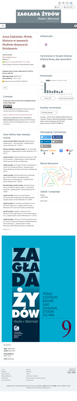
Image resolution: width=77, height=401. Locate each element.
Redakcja (4, 371)
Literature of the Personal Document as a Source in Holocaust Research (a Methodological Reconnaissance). (20, 221)
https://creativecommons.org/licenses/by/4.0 (17, 115)
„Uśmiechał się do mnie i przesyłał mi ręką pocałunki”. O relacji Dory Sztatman (19, 187)
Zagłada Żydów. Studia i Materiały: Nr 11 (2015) (22, 215)
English (42, 195)
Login (58, 7)
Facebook (28, 371)
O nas (3, 369)
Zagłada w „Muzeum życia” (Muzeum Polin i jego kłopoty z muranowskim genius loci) (19, 213)
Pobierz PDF (48, 98)
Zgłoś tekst (43, 201)
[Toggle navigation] (3, 26)
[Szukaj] (75, 26)
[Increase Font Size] (63, 3)
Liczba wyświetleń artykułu (66, 98)
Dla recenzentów (6, 380)
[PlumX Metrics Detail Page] (46, 44)
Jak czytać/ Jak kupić (32, 376)
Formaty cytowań (47, 112)
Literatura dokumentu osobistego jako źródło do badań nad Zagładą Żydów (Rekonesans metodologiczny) (19, 177)
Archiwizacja (29, 380)
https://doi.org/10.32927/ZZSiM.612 (16, 81)
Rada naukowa (6, 374)
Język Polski (69, 7)
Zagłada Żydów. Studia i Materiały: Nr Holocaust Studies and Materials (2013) (20, 169)
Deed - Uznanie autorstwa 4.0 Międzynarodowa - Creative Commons (19, 122)
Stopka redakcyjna (6, 376)
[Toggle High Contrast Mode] (59, 3)
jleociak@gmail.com (10, 57)
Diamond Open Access (10, 120)
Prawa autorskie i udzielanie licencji (35, 378)
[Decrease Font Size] (67, 3)
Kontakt (28, 369)
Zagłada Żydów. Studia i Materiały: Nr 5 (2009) (17, 199)
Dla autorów (5, 378)
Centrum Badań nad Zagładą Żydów (41, 387)
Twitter (28, 374)
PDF (5, 88)
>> (9, 229)
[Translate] (71, 3)
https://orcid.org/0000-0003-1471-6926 (17, 62)
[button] (45, 137)
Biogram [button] (5, 59)
